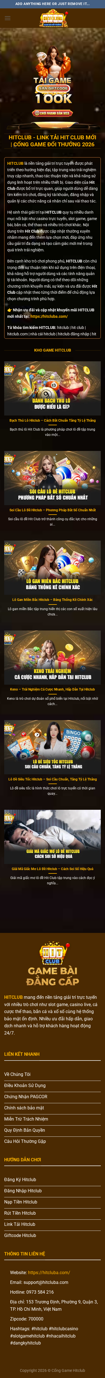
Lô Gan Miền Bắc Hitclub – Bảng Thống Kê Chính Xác (52, 600)
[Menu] (7, 18)
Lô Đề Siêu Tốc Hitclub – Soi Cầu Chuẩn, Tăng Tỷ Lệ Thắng (52, 779)
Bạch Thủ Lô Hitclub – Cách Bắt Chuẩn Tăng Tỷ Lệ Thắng (53, 420)
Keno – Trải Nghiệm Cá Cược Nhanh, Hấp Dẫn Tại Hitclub (52, 689)
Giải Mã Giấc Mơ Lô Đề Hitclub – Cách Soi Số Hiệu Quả (52, 869)
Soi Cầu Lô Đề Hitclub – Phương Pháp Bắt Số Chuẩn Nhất (53, 510)
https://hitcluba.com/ (49, 316)
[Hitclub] (53, 18)
